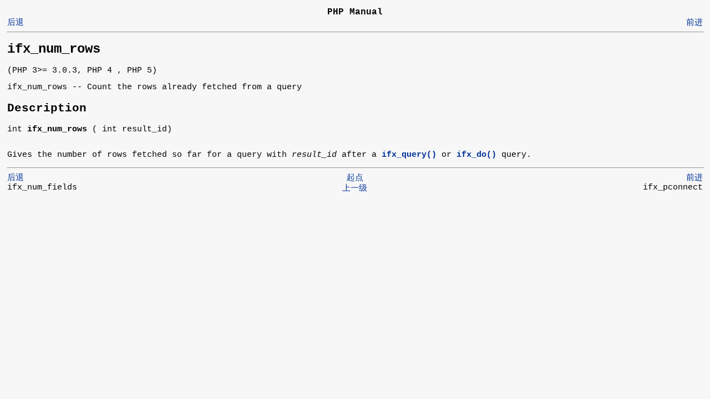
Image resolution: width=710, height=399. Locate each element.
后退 (15, 22)
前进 (694, 22)
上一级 (354, 188)
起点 (355, 177)
